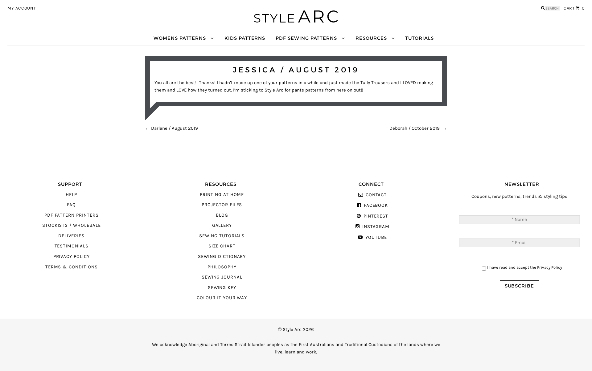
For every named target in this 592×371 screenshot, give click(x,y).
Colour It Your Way (222, 297)
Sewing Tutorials (222, 235)
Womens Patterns (180, 38)
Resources (371, 38)
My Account (21, 8)
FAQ (71, 204)
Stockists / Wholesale (71, 225)
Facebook (376, 205)
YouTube (376, 237)
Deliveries (71, 235)
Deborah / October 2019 (418, 128)
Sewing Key (222, 287)
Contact (376, 195)
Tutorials (419, 38)
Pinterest (376, 216)
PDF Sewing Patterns (306, 38)
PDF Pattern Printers (71, 215)
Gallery (222, 225)
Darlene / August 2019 (171, 128)
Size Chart (222, 246)
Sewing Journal (222, 277)
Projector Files (222, 204)
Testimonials (71, 246)
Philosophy (222, 267)
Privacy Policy (71, 256)
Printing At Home (222, 194)
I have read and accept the (524, 267)
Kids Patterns (244, 38)
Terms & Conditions (71, 267)
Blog (222, 215)
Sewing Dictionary (222, 256)
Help (71, 194)
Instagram (375, 226)
